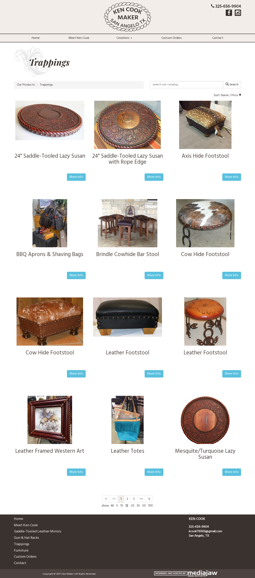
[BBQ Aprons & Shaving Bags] (49, 224)
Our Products (26, 84)
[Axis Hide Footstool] (205, 125)
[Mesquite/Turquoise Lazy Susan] (205, 420)
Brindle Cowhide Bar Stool (127, 254)
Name (225, 95)
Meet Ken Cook (79, 38)
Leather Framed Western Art (49, 451)
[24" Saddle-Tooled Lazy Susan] (49, 120)
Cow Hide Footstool (205, 254)
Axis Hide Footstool (205, 156)
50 (144, 506)
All (112, 506)
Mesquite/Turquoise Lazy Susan (205, 454)
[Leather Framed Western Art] (49, 420)
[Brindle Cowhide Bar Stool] (127, 224)
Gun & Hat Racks (26, 538)
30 (138, 506)
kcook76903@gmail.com (205, 531)
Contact (217, 38)
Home (36, 38)
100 (150, 506)
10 (121, 506)
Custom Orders (171, 38)
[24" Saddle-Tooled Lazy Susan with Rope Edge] (127, 125)
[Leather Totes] (127, 420)
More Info (76, 177)
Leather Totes (127, 451)
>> (141, 499)
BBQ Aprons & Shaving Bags (49, 254)
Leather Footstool (127, 352)
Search (233, 84)
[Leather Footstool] (127, 317)
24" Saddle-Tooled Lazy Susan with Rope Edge (127, 159)
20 (132, 506)
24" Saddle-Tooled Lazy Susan (50, 156)
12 (127, 506)
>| (149, 499)
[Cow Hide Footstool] (205, 224)
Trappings (46, 84)
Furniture (21, 551)
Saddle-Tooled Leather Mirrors (37, 531)
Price (234, 95)
